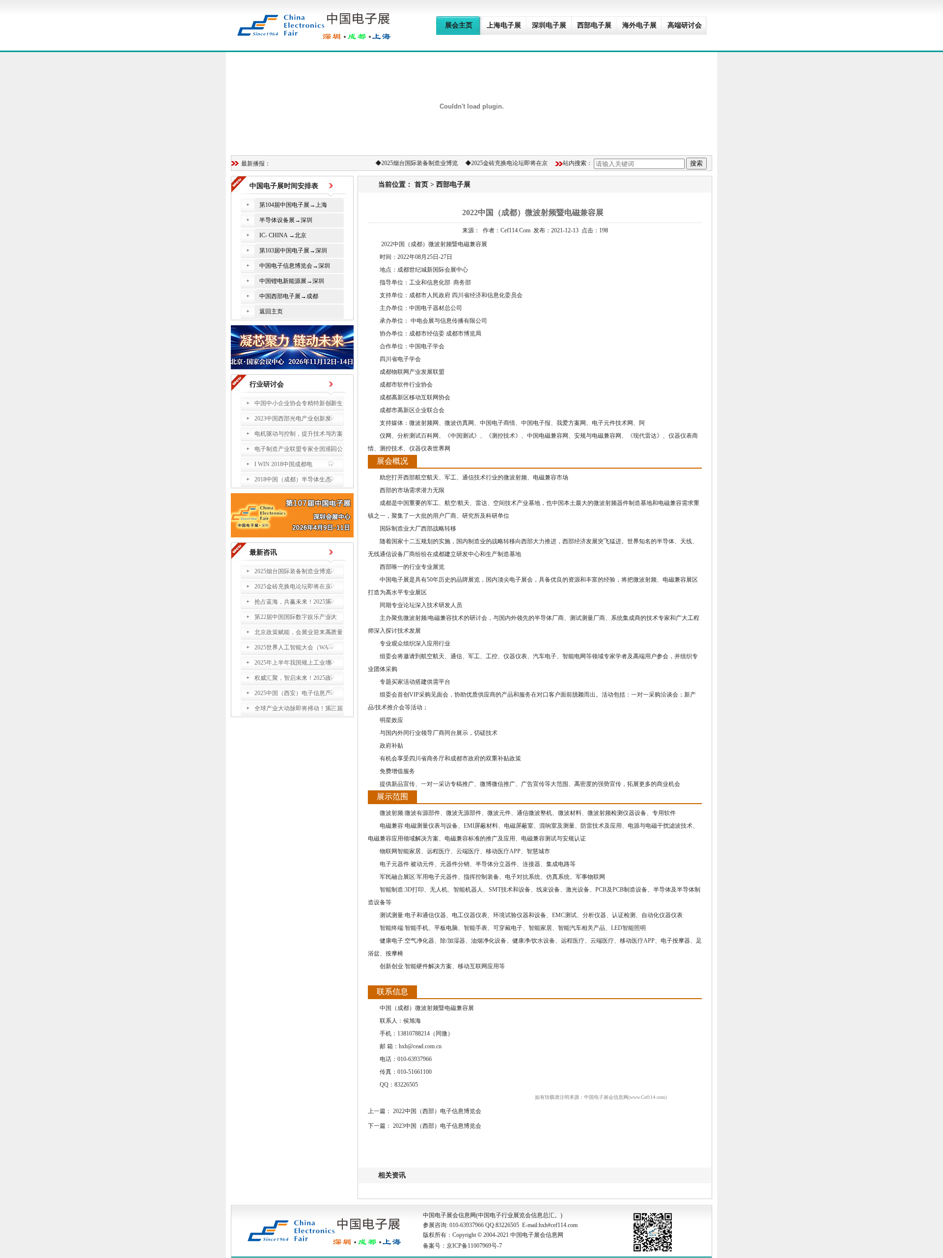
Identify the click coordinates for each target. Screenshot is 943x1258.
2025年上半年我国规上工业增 (292, 662)
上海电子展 (504, 25)
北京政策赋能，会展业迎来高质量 (298, 632)
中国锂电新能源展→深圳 (291, 281)
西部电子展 (453, 184)
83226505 (507, 1225)
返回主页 (271, 311)
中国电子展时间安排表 (284, 186)
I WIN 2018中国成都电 (283, 464)
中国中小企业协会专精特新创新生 (298, 403)
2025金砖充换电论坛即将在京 (501, 163)
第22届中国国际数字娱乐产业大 (295, 617)
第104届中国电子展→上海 (293, 204)
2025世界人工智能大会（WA (291, 647)
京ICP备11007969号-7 (474, 1245)
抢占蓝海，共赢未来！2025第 (292, 601)
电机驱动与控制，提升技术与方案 (298, 433)
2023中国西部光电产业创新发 (292, 418)
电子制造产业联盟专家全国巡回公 (298, 449)
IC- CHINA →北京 (282, 235)
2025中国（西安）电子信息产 (292, 693)
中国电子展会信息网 (449, 1215)
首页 (421, 184)
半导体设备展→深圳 (285, 220)
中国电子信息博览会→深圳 (294, 265)
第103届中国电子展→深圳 (293, 250)
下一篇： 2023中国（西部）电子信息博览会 (424, 1125)
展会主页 (458, 25)
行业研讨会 (267, 384)
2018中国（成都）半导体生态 (292, 479)
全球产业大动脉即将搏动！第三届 (298, 708)
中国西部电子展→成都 (288, 296)
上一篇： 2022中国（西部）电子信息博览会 (424, 1111)
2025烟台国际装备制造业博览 (411, 163)
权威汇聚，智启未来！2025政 (292, 677)
